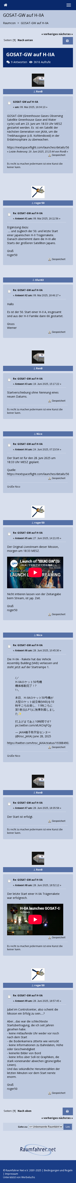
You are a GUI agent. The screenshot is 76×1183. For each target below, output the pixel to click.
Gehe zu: (23, 1127)
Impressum (11, 1174)
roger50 (39, 203)
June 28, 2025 (42, 736)
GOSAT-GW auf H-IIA (25, 101)
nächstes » (66, 34)
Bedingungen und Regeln (58, 1170)
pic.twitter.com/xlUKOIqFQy (33, 725)
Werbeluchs (28, 1177)
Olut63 (39, 280)
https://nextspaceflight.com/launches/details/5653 (39, 147)
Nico (39, 434)
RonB (39, 91)
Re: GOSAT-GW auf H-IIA (28, 213)
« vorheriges (49, 34)
